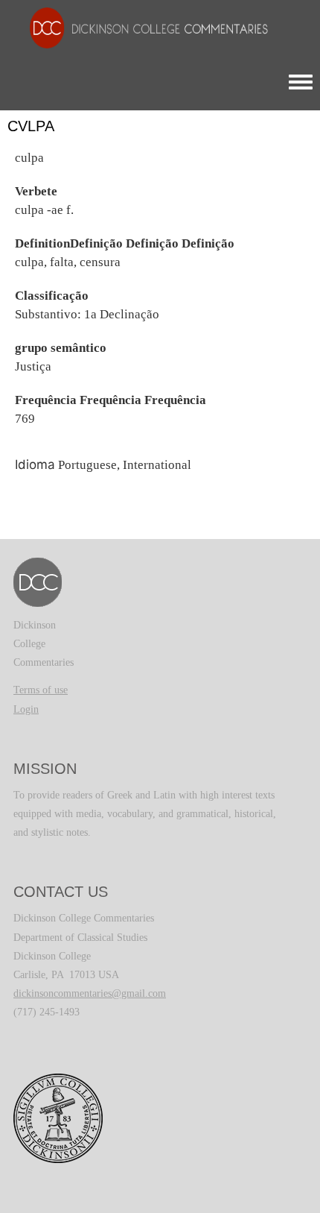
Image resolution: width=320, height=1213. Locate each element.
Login (26, 709)
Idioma (35, 464)
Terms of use (40, 690)
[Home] (141, 27)
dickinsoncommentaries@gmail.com (89, 993)
